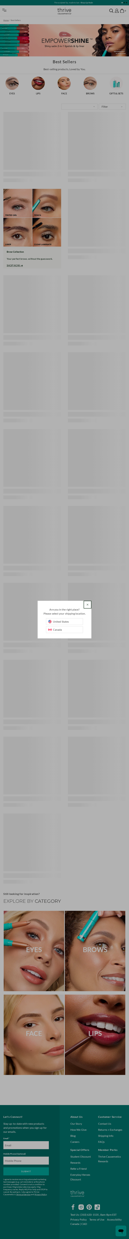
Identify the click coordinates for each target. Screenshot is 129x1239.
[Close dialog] (87, 605)
